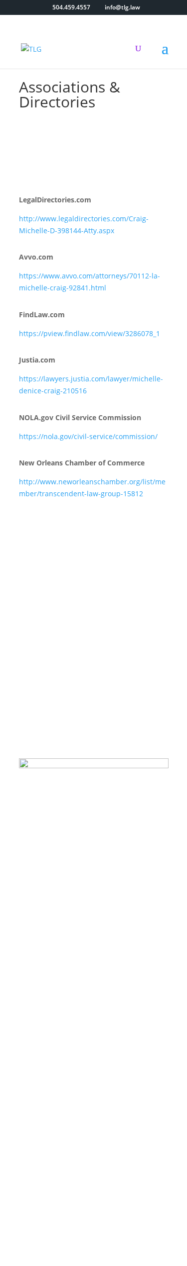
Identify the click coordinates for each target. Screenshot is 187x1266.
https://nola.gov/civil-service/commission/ (88, 436)
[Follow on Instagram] (94, 856)
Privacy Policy (125, 1208)
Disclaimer (93, 1220)
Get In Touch (59, 624)
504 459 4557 (88, 1052)
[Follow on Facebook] (74, 856)
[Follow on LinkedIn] (114, 856)
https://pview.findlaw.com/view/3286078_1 (89, 333)
